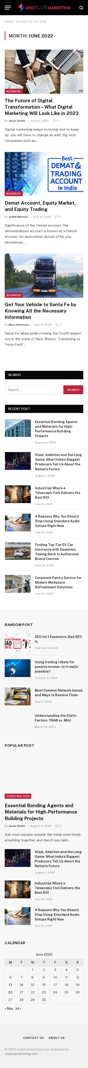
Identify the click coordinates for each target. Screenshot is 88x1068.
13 (10, 985)
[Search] (80, 7)
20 (10, 992)
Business (14, 91)
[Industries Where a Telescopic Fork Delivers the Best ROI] (18, 494)
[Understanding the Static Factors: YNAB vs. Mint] (18, 722)
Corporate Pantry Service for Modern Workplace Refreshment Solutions (58, 582)
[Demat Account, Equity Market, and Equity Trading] (44, 174)
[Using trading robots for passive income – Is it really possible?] (18, 668)
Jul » (18, 1008)
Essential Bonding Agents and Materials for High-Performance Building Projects (41, 812)
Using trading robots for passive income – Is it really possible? (56, 666)
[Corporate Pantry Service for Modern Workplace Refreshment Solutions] (18, 584)
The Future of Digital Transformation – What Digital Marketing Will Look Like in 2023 (42, 107)
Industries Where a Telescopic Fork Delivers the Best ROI (57, 492)
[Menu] (8, 7)
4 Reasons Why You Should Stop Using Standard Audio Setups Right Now (57, 521)
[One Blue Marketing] (45, 7)
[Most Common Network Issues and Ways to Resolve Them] (18, 696)
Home (9, 21)
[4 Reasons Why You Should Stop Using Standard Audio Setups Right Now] (18, 522)
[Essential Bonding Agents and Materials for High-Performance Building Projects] (18, 428)
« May (9, 1008)
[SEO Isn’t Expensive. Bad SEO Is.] (18, 643)
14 (21, 985)
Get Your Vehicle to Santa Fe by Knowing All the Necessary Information (40, 311)
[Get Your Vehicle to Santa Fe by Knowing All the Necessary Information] (44, 276)
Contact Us (33, 1037)
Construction (18, 796)
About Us (57, 1037)
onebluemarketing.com (21, 1054)
